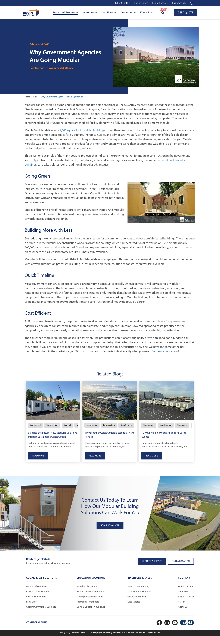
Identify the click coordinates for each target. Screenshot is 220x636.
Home (27, 97)
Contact (144, 12)
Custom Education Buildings (91, 607)
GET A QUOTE (185, 13)
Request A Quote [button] (110, 525)
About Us (182, 607)
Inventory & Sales (140, 578)
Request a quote (162, 351)
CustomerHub (179, 3)
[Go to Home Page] (31, 13)
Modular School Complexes (90, 592)
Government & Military (60, 68)
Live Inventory (141, 3)
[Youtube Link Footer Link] (175, 622)
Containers (182, 425)
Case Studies (134, 602)
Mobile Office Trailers (36, 586)
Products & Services (64, 12)
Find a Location (186, 586)
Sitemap (93, 633)
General (67, 425)
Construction (37, 68)
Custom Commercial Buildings (41, 607)
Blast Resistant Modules (38, 592)
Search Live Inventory (138, 586)
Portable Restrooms (36, 597)
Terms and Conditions (80, 633)
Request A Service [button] (152, 561)
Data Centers (126, 425)
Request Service (160, 3)
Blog (35, 97)
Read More (38, 456)
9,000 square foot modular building (82, 130)
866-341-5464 (122, 3)
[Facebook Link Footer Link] (160, 622)
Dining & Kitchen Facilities (90, 597)
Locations (107, 12)
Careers (181, 602)
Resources (126, 12)
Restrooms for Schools (88, 602)
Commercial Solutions (41, 578)
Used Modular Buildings (139, 592)
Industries (88, 12)
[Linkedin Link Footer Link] (167, 622)
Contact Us (183, 592)
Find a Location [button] (181, 561)
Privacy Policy (65, 633)
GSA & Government (137, 597)
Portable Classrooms (87, 586)
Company (184, 578)
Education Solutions (91, 578)
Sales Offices (32, 602)
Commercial (35, 425)
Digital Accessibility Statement (109, 633)
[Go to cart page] (192, 3)
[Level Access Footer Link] (187, 622)
